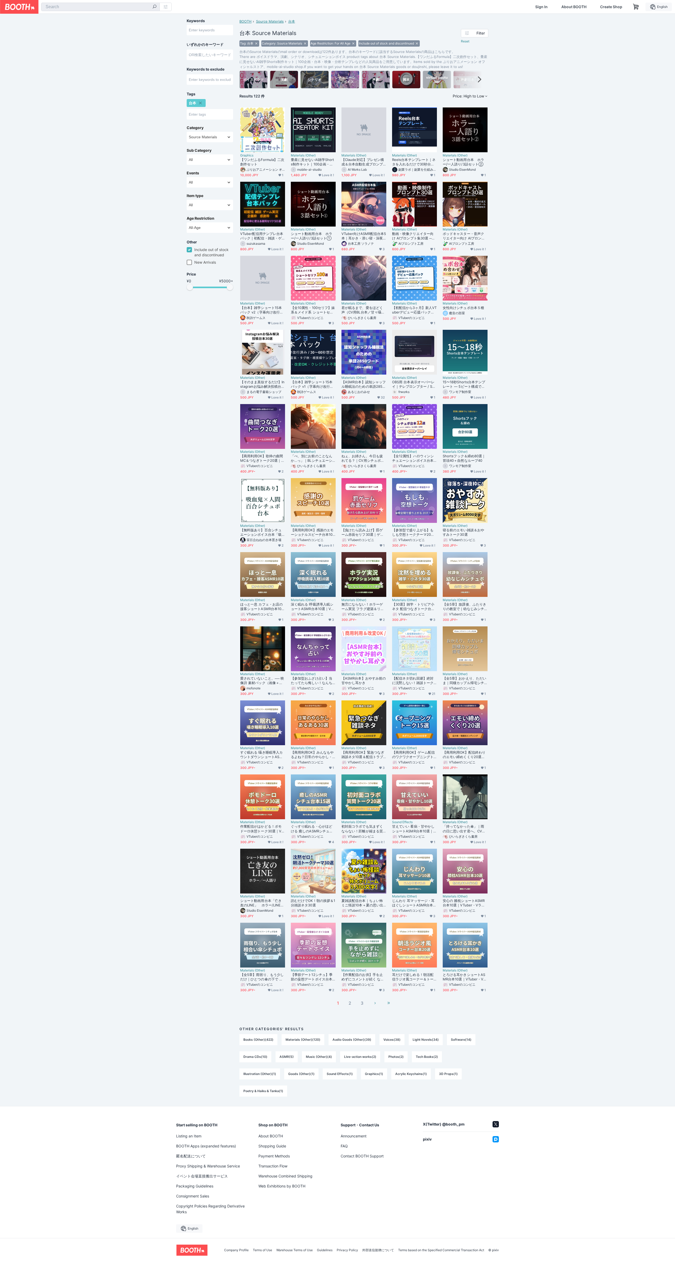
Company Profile (236, 1250)
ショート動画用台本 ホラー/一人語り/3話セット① (311, 236)
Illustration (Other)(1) (259, 1074)
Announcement (354, 1136)
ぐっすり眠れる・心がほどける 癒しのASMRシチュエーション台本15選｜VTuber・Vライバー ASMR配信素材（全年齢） (312, 828)
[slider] (190, 287)
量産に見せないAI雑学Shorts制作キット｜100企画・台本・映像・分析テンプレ (312, 162)
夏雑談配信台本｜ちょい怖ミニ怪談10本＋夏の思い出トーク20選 (362, 902)
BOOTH (245, 21)
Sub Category (199, 150)
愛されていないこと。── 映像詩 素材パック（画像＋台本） (262, 680)
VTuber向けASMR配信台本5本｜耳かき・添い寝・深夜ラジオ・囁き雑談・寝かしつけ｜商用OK (363, 236)
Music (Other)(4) (319, 1057)
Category (195, 128)
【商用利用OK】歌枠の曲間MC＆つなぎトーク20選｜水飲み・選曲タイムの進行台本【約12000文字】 (262, 458)
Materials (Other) (303, 155)
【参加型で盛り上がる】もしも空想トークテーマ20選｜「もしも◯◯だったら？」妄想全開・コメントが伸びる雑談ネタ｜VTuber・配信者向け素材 (413, 532)
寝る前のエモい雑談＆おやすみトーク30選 (463, 532)
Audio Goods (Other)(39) (351, 1040)
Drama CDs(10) (255, 1057)
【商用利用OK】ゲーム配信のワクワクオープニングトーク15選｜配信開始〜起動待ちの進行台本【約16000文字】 (414, 754)
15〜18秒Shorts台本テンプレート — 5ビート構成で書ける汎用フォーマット (464, 384)
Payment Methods (274, 1156)
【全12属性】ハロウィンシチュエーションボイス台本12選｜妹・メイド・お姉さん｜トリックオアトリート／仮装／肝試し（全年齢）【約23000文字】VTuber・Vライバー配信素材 (414, 458)
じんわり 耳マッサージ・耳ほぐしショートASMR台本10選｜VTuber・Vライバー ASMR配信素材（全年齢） (414, 902)
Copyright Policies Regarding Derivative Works (210, 1209)
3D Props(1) (448, 1074)
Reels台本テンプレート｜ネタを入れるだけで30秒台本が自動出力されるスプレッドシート (414, 162)
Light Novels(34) (426, 1040)
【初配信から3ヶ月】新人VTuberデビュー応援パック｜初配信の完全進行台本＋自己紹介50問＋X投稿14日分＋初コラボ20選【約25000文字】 (414, 310)
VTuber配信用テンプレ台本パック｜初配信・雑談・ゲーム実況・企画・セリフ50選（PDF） (261, 236)
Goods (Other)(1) (301, 1074)
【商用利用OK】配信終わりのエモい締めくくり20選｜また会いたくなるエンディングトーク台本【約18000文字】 (465, 754)
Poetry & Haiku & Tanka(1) (263, 1091)
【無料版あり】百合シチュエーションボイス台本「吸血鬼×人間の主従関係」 (261, 532)
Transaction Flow (272, 1166)
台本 (291, 21)
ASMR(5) (286, 1057)
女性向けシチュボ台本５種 (463, 308)
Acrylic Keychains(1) (411, 1074)
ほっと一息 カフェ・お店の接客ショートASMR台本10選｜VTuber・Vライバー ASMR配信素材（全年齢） (262, 606)
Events (193, 173)
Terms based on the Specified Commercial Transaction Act (441, 1250)
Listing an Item (188, 1136)
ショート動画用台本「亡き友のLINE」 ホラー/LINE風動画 (262, 902)
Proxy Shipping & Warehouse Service (208, 1166)
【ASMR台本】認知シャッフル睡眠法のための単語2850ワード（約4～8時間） (363, 384)
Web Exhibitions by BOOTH (281, 1186)
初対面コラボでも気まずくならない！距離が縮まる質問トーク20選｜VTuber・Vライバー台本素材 (362, 828)
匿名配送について (191, 1156)
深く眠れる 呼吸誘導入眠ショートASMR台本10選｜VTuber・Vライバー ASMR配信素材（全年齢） (313, 606)
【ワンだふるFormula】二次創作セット (262, 162)
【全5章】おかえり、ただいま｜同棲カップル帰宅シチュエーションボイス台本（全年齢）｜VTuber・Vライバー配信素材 (464, 680)
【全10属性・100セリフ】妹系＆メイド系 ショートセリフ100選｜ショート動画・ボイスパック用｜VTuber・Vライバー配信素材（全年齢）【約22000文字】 (313, 310)
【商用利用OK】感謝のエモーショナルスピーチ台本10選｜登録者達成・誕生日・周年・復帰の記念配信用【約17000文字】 (312, 532)
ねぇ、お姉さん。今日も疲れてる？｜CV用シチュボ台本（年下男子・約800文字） (363, 458)
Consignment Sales (192, 1196)
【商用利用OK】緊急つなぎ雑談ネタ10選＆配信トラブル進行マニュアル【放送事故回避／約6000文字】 (362, 754)
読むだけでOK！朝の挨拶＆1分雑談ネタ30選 (313, 902)
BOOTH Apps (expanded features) (206, 1146)
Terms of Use (262, 1250)
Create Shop (611, 7)
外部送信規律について (378, 1250)
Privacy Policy (347, 1250)
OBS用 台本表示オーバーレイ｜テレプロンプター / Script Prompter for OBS (414, 384)
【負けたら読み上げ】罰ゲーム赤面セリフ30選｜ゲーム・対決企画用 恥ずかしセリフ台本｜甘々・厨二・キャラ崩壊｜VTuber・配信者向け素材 (362, 532)
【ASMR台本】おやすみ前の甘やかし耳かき (363, 680)
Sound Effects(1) (340, 1074)
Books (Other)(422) (258, 1040)
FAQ (344, 1146)
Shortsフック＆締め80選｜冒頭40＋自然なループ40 (464, 458)
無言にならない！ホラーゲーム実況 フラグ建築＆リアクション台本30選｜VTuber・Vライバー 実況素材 (362, 606)
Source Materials (270, 21)
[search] (154, 7)
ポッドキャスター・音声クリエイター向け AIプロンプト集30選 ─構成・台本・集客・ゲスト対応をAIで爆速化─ (465, 236)
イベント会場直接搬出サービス (202, 1176)
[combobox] (100, 7)
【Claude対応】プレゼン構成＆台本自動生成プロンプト (362, 162)
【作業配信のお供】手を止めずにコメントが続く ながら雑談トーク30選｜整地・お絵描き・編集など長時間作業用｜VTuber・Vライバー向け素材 (362, 977)
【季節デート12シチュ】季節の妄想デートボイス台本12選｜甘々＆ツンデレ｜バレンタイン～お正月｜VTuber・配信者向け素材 (312, 977)
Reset (465, 41)
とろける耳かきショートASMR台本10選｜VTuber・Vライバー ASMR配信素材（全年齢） (465, 977)
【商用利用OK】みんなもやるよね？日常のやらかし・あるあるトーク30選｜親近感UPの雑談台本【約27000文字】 (312, 754)
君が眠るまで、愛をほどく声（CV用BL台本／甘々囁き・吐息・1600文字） (362, 310)
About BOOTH (573, 7)
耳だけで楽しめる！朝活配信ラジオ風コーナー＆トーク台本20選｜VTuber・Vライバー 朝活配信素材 (413, 977)
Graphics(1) (374, 1074)
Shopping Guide (272, 1146)
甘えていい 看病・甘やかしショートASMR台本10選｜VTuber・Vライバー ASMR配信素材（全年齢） (414, 828)
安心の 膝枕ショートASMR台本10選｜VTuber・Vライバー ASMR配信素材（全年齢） (464, 902)
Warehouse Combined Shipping (285, 1176)
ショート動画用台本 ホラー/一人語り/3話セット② (463, 162)
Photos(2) (396, 1057)
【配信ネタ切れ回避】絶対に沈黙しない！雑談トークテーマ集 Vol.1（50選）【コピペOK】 (414, 680)
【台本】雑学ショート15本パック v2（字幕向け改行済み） (261, 310)
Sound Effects (402, 822)
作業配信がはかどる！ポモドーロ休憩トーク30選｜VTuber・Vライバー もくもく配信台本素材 (261, 828)
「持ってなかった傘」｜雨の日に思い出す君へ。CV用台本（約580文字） (464, 828)
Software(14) (461, 1040)
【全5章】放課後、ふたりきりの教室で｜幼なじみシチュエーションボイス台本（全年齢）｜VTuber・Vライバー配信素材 (464, 606)
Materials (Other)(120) (303, 1040)
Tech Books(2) (427, 1057)
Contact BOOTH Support (362, 1156)
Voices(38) (392, 1040)
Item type (195, 196)
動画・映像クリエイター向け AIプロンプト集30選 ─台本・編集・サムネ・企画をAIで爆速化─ (414, 236)
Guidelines (324, 1250)
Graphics (246, 155)
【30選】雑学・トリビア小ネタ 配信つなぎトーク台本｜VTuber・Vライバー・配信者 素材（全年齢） (413, 606)
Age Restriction (200, 218)
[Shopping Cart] (636, 7)
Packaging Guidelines (194, 1186)
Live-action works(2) (360, 1057)
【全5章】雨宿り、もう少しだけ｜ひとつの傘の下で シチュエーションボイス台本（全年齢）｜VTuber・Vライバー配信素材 (262, 977)
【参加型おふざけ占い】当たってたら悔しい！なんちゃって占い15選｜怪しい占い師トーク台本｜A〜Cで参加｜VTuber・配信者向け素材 (312, 680)
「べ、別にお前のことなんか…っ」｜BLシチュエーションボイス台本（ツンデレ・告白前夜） (311, 458)
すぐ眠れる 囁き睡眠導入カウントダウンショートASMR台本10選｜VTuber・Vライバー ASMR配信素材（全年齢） (262, 754)
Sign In (541, 7)
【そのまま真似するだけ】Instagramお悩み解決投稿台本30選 (262, 384)
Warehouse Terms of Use (294, 1250)
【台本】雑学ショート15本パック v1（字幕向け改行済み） (312, 384)
